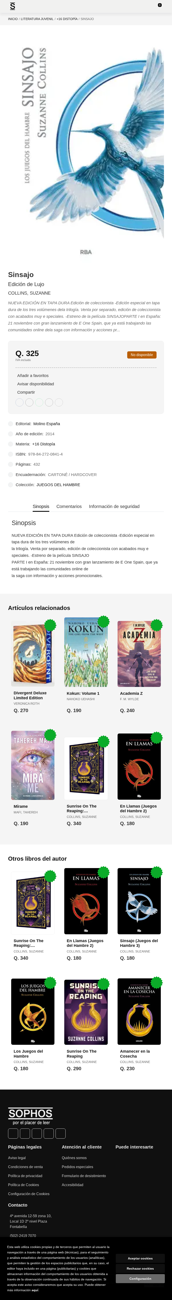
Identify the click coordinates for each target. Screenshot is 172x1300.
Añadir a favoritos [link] (33, 375)
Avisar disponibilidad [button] (35, 384)
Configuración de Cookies (28, 1194)
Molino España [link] (46, 424)
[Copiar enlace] (59, 402)
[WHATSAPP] (49, 1133)
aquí (35, 1290)
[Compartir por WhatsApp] (39, 402)
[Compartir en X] (29, 402)
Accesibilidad (72, 1185)
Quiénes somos (74, 1158)
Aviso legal (17, 1158)
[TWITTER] (25, 1133)
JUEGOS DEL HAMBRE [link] (58, 485)
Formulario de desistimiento (84, 1176)
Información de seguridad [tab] (114, 506)
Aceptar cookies (140, 1258)
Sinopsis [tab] (41, 506)
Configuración (140, 1278)
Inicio (13, 19)
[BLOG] (61, 1133)
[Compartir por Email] (49, 402)
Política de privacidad (25, 1176)
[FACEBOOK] (13, 1133)
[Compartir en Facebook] (19, 402)
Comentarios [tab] (69, 506)
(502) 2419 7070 (23, 1236)
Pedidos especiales (77, 1167)
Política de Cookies (23, 1185)
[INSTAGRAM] (37, 1133)
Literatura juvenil (37, 19)
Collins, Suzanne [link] (29, 293)
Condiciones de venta (25, 1167)
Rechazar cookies (140, 1268)
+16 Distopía (67, 19)
